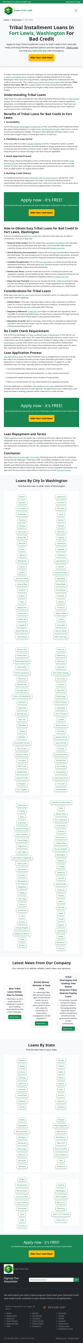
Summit (61, 878)
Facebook (62, 1313)
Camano (61, 684)
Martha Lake (22, 684)
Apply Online (11, 1316)
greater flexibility (34, 144)
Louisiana (61, 1107)
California (22, 1083)
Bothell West (22, 772)
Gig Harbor (22, 869)
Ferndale (61, 731)
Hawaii (61, 1066)
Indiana (61, 1083)
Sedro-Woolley (22, 834)
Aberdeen (61, 690)
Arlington (22, 784)
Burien (61, 520)
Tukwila (22, 731)
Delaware (22, 1101)
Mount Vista (61, 814)
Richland (61, 502)
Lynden (61, 719)
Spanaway (61, 578)
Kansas (61, 1095)
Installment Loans (65, 1329)
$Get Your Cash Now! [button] (41, 57)
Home (6, 20)
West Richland (61, 702)
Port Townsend (61, 820)
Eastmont (22, 702)
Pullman (61, 596)
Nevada (61, 1120)
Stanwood (61, 931)
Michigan (22, 1137)
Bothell (61, 526)
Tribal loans (33, 311)
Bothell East (61, 760)
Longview (22, 625)
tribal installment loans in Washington (44, 335)
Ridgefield (22, 887)
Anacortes (61, 678)
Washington (17, 20)
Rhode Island (22, 1191)
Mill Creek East (61, 637)
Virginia (61, 1185)
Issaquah (61, 549)
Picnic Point (61, 837)
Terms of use (61, 1338)
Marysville (22, 537)
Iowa (61, 1089)
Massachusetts (22, 1131)
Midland (61, 860)
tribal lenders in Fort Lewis (43, 386)
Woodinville (61, 789)
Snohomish (61, 825)
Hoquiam (61, 890)
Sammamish (22, 637)
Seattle (22, 497)
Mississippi (22, 1149)
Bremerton (22, 514)
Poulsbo (22, 875)
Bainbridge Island (22, 661)
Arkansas (22, 1078)
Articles (35, 1313)
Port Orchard (61, 714)
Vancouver (22, 532)
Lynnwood (61, 543)
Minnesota (22, 1143)
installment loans (16, 438)
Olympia (22, 526)
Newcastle (22, 805)
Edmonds (61, 532)
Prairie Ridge (22, 840)
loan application (45, 262)
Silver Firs (22, 719)
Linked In (62, 1321)
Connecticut (22, 1095)
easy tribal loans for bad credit (46, 82)
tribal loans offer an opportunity (42, 178)
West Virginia (61, 1196)
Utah (22, 1220)
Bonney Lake (22, 714)
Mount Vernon (22, 631)
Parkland (61, 555)
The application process (13, 357)
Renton (22, 572)
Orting (61, 866)
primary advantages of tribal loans (27, 126)
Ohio (61, 1160)
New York (61, 1143)
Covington (22, 760)
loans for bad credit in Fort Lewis (26, 457)
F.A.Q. (8, 1326)
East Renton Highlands (22, 858)
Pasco (22, 602)
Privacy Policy (37, 1323)
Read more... (15, 1017)
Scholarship (37, 1316)
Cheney (22, 811)
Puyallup (61, 537)
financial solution (64, 470)
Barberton (61, 942)
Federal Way (22, 584)
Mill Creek (22, 766)
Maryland (22, 1125)
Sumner (22, 922)
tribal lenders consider (51, 129)
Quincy (61, 948)
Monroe (61, 649)
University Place (60, 572)
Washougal (61, 696)
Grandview (22, 910)
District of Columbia (61, 1214)
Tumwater (61, 625)
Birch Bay (22, 898)
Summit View (61, 884)
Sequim (61, 925)
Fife (22, 916)
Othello (61, 896)
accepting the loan (60, 276)
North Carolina (61, 1149)
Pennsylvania (22, 1185)
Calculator (36, 1318)
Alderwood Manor (22, 933)
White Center (61, 725)
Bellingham (22, 561)
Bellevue (22, 543)
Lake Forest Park (61, 778)
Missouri (22, 1155)
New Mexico (61, 1137)
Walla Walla (61, 584)
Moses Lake (22, 649)
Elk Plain (61, 749)
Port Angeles (22, 789)
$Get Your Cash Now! (41, 212)
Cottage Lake (22, 690)
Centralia (61, 667)
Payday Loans (63, 1326)
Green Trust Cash (22, 10)
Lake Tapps (22, 852)
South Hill (22, 619)
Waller (61, 936)
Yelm (61, 808)
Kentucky (61, 1101)
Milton (61, 901)
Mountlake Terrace (22, 743)
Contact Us (36, 1326)
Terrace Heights (60, 849)
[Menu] (76, 10)
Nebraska (22, 1166)
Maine (22, 1120)
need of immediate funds (16, 77)
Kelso (22, 817)
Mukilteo (22, 737)
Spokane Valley (22, 578)
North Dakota (61, 1155)
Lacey (61, 514)
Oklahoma (61, 1166)
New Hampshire (61, 1125)
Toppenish (61, 872)
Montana (22, 1160)
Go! (76, 1280)
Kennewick (22, 508)
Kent (22, 549)
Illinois (61, 1078)
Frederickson (22, 655)
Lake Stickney (60, 743)
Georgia (61, 1060)
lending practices (57, 248)
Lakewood (61, 497)
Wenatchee (22, 607)
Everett (22, 567)
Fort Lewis (61, 784)
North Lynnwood (22, 673)
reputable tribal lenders (55, 243)
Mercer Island (61, 631)
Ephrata (61, 907)
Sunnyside (61, 708)
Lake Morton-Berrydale (61, 802)
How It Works (12, 1321)
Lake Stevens (61, 561)
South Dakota (22, 1202)
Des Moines (61, 590)
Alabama (22, 1060)
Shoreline (61, 508)
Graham (61, 567)
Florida (22, 1107)
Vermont (22, 1226)
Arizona (22, 1072)
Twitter (61, 1318)
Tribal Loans (72, 47)
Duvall (61, 919)
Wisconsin (61, 1202)
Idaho (61, 1072)
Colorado (22, 1089)
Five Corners (22, 749)
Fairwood (61, 661)
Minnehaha (22, 881)
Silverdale (22, 725)
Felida (22, 939)
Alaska (22, 1066)
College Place (61, 843)
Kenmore (22, 678)
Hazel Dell (22, 708)
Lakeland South (22, 828)
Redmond (22, 613)
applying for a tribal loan (31, 236)
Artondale (61, 766)
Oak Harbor (22, 667)
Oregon (22, 1179)
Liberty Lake (22, 863)
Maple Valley (61, 613)
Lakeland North (61, 737)
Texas (22, 1214)
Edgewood (22, 846)
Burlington (61, 855)
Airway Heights (22, 928)
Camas (61, 619)
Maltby (22, 893)
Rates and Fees (12, 1323)
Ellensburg (61, 655)
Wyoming (61, 1208)
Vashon (22, 904)
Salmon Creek (22, 778)
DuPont (61, 831)
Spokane (22, 502)
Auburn (22, 596)
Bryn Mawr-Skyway (61, 673)
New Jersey (61, 1131)
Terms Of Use (37, 1321)
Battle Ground (22, 754)
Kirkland (22, 590)
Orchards (61, 607)
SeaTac (61, 602)
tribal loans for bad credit (23, 295)
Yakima (22, 555)
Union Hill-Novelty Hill (22, 696)
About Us (10, 1318)
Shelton (22, 945)
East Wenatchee (61, 754)
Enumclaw (22, 823)
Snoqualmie (61, 772)
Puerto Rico (61, 1220)
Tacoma (22, 520)
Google (61, 1316)
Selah (61, 913)
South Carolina (22, 1196)
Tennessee (22, 1208)
